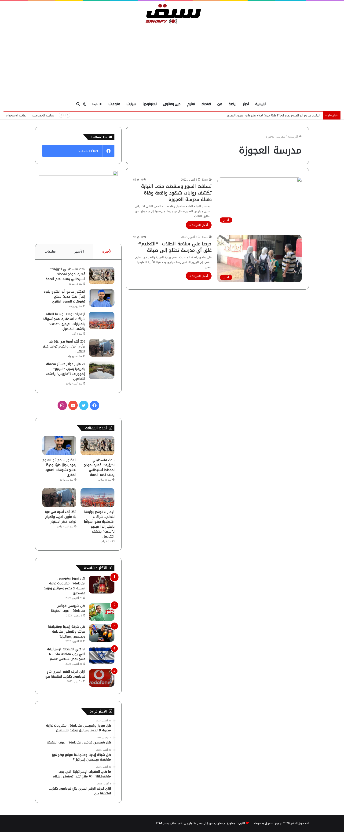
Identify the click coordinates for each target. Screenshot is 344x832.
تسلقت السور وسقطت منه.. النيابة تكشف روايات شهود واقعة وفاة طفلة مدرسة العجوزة (176, 193)
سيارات (131, 104)
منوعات (114, 104)
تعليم (191, 104)
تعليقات (50, 251)
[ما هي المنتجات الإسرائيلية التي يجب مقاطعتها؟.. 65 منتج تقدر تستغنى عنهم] (101, 655)
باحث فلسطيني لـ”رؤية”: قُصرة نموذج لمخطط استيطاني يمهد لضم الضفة (65, 274)
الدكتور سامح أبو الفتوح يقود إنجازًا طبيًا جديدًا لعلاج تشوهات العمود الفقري (64, 296)
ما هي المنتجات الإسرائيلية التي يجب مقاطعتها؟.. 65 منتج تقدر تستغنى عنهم (66, 654)
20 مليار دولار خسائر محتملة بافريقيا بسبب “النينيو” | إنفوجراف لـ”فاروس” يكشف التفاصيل (65, 371)
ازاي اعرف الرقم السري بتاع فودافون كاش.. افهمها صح (65, 674)
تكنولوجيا (150, 104)
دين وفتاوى (171, 104)
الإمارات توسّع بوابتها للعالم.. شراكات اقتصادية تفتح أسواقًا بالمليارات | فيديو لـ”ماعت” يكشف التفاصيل (64, 321)
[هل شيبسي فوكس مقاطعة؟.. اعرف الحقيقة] (101, 612)
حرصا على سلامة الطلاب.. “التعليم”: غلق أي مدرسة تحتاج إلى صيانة (174, 247)
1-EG (159, 823)
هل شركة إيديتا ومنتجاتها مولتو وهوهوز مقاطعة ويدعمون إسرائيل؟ (66, 631)
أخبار (246, 104)
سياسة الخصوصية (43, 115)
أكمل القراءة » (198, 225)
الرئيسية (260, 104)
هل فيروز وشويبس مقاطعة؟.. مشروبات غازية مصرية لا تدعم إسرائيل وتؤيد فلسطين (64, 585)
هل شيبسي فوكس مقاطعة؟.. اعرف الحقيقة (68, 608)
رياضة (232, 104)
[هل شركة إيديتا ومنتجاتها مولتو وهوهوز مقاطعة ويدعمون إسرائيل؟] (101, 633)
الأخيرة (107, 251)
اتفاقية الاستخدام (16, 115)
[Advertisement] (172, 59)
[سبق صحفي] (172, 13)
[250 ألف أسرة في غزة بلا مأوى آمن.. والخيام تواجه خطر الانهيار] (101, 348)
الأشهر (79, 251)
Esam (205, 179)
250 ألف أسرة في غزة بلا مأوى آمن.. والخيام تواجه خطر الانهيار (64, 346)
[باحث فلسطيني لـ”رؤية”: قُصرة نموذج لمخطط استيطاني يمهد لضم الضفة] (101, 275)
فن (219, 104)
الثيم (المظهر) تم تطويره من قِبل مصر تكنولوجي (214, 823)
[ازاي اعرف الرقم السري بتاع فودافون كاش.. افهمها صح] (101, 678)
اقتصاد (206, 104)
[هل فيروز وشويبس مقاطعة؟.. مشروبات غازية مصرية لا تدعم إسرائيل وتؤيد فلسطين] (101, 584)
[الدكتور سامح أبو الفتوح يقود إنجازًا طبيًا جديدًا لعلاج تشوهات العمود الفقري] (101, 298)
